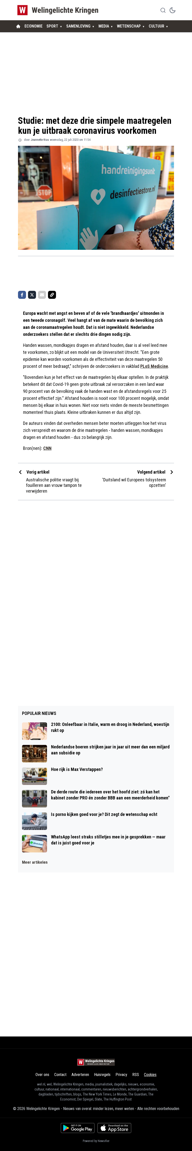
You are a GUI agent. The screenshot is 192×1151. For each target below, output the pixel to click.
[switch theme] (172, 10)
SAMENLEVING (78, 26)
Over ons (42, 1074)
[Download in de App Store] (114, 1128)
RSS (135, 1074)
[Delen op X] (32, 295)
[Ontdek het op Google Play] (77, 1128)
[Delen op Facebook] (22, 295)
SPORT (52, 26)
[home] (18, 26)
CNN (47, 448)
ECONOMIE (33, 26)
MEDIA (103, 26)
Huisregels (102, 1074)
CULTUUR (156, 26)
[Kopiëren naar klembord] (52, 295)
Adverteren (80, 1074)
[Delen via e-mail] (42, 295)
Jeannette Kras (40, 140)
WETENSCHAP (129, 26)
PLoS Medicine (154, 366)
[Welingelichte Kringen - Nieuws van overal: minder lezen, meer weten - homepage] (59, 10)
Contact (60, 1074)
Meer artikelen (35, 862)
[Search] (163, 10)
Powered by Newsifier (96, 1141)
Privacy (121, 1074)
